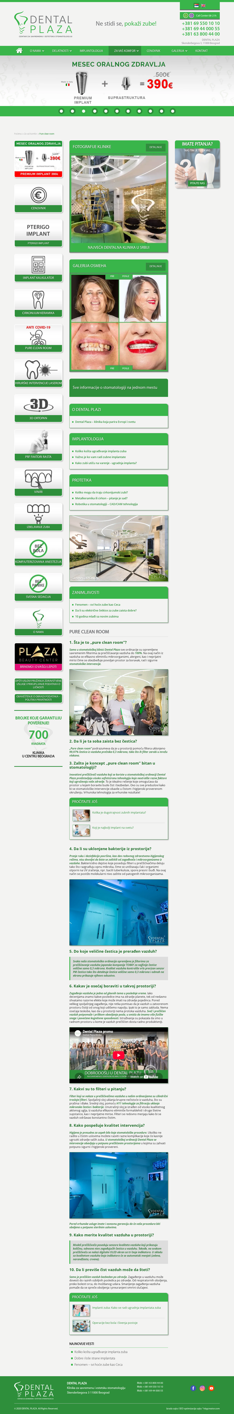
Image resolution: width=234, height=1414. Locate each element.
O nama (35, 51)
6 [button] (117, 111)
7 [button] (128, 111)
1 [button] (61, 111)
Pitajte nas (197, 183)
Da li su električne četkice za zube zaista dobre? (106, 610)
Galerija (178, 51)
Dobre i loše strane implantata (95, 1358)
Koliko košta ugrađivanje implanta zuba (100, 451)
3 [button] (84, 111)
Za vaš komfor (125, 51)
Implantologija (91, 51)
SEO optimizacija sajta (190, 1408)
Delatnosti (60, 51)
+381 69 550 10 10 (201, 23)
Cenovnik (153, 51)
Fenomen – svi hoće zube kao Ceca (97, 604)
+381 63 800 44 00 (201, 34)
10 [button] (162, 111)
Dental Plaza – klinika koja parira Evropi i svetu (105, 422)
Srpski (196, 5)
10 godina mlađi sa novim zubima (97, 616)
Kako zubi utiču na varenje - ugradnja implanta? (106, 463)
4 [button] (95, 111)
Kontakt (201, 51)
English (203, 5)
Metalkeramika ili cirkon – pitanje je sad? (101, 498)
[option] (117, 80)
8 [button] (139, 111)
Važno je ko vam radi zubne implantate (100, 457)
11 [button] (173, 111)
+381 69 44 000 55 (201, 29)
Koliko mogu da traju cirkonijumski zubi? (101, 492)
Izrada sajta (172, 1408)
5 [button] (106, 111)
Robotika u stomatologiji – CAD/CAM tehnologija (106, 504)
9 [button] (150, 111)
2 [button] (73, 111)
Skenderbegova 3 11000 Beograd (88, 1392)
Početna (19, 50)
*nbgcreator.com (211, 1408)
